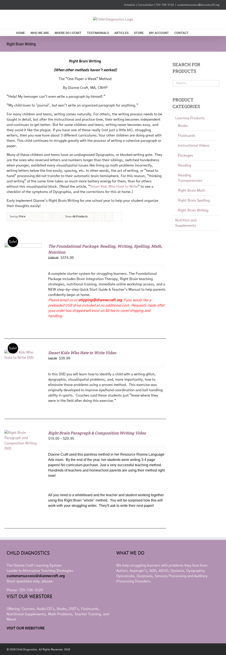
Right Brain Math (191, 190)
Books (183, 125)
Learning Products (190, 118)
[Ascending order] (56, 216)
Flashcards (186, 135)
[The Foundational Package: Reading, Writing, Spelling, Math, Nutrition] (22, 246)
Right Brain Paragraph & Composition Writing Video (97, 433)
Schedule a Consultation (139, 5)
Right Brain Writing (193, 210)
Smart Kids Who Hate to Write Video (82, 352)
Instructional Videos (193, 145)
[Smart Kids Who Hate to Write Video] (22, 352)
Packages (185, 155)
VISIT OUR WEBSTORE (26, 628)
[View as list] (117, 216)
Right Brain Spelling (194, 200)
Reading (184, 165)
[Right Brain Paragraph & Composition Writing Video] (22, 432)
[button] (203, 32)
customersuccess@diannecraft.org (198, 5)
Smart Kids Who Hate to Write (114, 186)
